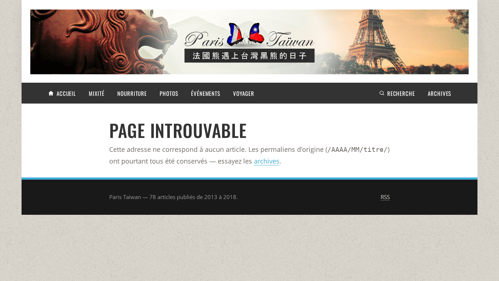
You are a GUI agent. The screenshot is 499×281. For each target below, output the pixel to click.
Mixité (96, 93)
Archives (439, 93)
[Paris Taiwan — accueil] (249, 42)
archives (266, 161)
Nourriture (132, 93)
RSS (385, 197)
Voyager (243, 93)
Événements (205, 93)
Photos (169, 93)
